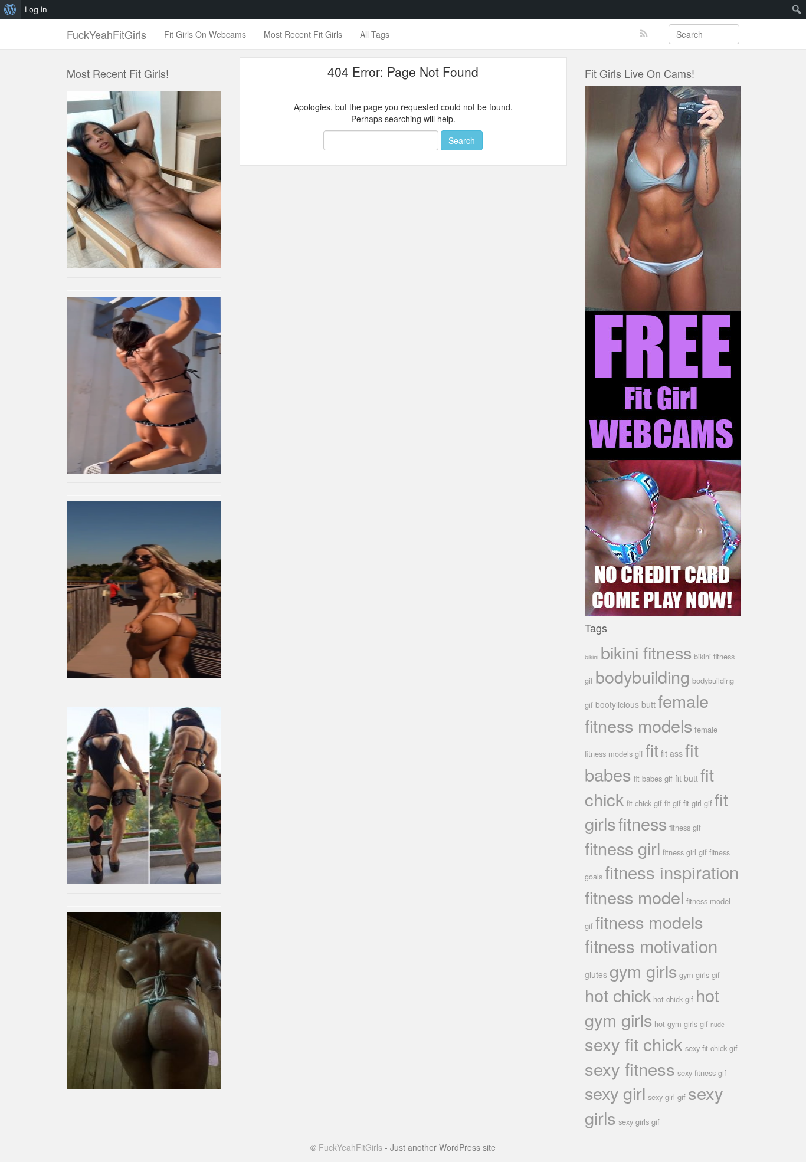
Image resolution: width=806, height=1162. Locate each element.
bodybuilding (642, 676)
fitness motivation (651, 945)
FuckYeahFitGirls (106, 34)
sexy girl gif (667, 1096)
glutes (596, 974)
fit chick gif (644, 803)
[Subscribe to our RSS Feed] (644, 34)
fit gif (672, 803)
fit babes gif (653, 778)
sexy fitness (630, 1068)
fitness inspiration (672, 871)
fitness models (649, 922)
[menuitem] (10, 9)
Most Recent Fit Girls (303, 34)
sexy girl (615, 1093)
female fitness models (647, 712)
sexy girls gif (639, 1121)
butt (648, 704)
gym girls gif (699, 974)
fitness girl (622, 848)
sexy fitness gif (701, 1072)
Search (461, 140)
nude (717, 1024)
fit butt (686, 778)
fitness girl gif (685, 852)
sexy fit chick (634, 1044)
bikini (591, 656)
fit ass (672, 753)
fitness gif (685, 827)
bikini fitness (646, 652)
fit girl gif (697, 803)
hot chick (618, 995)
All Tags (374, 34)
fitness (642, 823)
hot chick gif (673, 999)
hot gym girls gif (681, 1023)
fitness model (634, 897)
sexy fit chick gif (711, 1047)
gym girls (643, 971)
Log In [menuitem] (36, 9)
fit (652, 749)
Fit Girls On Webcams (205, 34)
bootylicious (617, 704)
